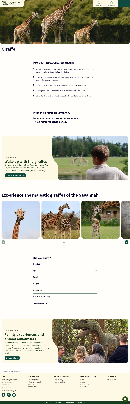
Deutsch (113, 380)
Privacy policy (47, 402)
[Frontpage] (11, 3)
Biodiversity (59, 380)
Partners (84, 386)
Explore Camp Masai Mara (14, 175)
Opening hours (34, 380)
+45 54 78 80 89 (6, 388)
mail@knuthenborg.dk (9, 391)
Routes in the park (35, 382)
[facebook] (3, 395)
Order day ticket (11, 358)
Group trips (33, 386)
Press (83, 382)
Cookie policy (57, 402)
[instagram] (9, 395)
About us (84, 380)
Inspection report (81, 402)
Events (31, 384)
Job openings (85, 384)
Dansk (108, 380)
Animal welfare (60, 382)
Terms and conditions (69, 402)
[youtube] (14, 395)
